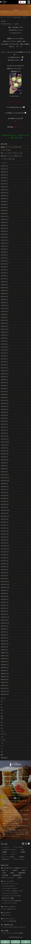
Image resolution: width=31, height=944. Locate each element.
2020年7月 (3, 299)
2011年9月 (3, 555)
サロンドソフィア (6, 915)
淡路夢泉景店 (22, 873)
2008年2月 (3, 682)
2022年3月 (3, 255)
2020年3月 (3, 302)
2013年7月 (3, 489)
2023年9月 (3, 246)
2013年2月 (3, 504)
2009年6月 (3, 635)
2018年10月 (4, 332)
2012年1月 (3, 543)
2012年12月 (4, 510)
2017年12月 (4, 347)
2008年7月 (3, 667)
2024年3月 (3, 237)
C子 (2, 713)
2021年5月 (3, 276)
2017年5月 (3, 359)
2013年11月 (4, 477)
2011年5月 (3, 566)
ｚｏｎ (2, 731)
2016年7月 (3, 382)
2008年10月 (4, 658)
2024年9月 (3, 222)
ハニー (2, 746)
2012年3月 (3, 537)
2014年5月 (3, 460)
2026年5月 (3, 175)
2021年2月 (3, 281)
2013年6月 (3, 492)
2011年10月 (4, 552)
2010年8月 (3, 593)
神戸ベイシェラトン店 (8, 877)
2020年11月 (4, 290)
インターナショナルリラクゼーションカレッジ (14, 927)
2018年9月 (3, 335)
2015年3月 (3, 430)
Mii (2, 722)
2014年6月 (3, 457)
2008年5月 (3, 673)
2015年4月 (3, 427)
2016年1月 (3, 400)
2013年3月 (3, 501)
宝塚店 (12, 873)
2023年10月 (4, 243)
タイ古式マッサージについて (9, 849)
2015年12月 (4, 403)
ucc (2, 728)
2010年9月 (3, 590)
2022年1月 (3, 258)
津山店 (20, 877)
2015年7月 (3, 418)
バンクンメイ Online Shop (9, 921)
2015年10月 (4, 409)
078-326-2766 (17, 781)
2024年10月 (4, 219)
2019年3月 (3, 317)
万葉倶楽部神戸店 (17, 875)
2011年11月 (4, 549)
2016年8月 (3, 379)
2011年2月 (3, 575)
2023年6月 (3, 252)
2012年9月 (3, 519)
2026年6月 (3, 172)
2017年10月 (4, 350)
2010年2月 (3, 611)
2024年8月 (3, 225)
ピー (2, 749)
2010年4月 (3, 605)
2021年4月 (3, 278)
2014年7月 (3, 454)
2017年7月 (3, 353)
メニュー (14, 852)
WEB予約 (21, 857)
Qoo (2, 725)
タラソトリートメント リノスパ (10, 883)
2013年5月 (3, 495)
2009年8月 (3, 629)
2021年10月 (4, 264)
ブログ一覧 (7, 17)
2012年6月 (3, 528)
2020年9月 (3, 293)
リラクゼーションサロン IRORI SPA (11, 900)
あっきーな (3, 734)
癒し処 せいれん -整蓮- (8, 898)
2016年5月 (3, 388)
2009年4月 (3, 641)
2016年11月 (4, 371)
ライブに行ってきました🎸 (7, 159)
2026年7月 (3, 169)
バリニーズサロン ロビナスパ (9, 888)
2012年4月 (3, 534)
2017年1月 (3, 365)
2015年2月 (3, 433)
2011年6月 (3, 563)
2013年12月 (4, 474)
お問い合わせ (5, 859)
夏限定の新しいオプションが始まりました (11, 156)
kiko (2, 716)
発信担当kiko (4, 757)
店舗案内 (4, 852)
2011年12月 (4, 546)
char (2, 710)
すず (2, 737)
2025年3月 (3, 210)
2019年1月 (3, 323)
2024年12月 (4, 216)
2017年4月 (3, 362)
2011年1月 (3, 578)
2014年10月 (4, 445)
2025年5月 (3, 207)
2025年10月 (4, 195)
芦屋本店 (15, 870)
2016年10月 (4, 373)
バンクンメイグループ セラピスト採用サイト (13, 933)
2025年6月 (3, 204)
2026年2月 (3, 184)
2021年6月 (3, 273)
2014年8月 (3, 451)
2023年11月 (4, 240)
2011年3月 (3, 572)
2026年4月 (3, 178)
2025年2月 (3, 213)
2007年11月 (4, 691)
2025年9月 (3, 198)
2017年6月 (3, 356)
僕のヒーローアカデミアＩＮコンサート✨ (11, 153)
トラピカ (3, 740)
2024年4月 (3, 234)
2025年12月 (4, 189)
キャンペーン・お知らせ (8, 857)
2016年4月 (3, 391)
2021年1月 (3, 284)
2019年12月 (4, 305)
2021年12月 (4, 261)
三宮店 (4, 873)
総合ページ (5, 870)
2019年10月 (4, 311)
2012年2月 (3, 540)
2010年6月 (3, 599)
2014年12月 (4, 439)
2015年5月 (3, 424)
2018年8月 (3, 338)
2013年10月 (4, 480)
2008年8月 (3, 664)
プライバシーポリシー (19, 859)
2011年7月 (3, 560)
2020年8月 (3, 296)
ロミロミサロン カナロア (8, 886)
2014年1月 (3, 471)
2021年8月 (3, 267)
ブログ (13, 854)
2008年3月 (3, 679)
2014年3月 (3, 465)
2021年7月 (3, 270)
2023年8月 (3, 249)
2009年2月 (3, 647)
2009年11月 (4, 620)
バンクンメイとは (18, 847)
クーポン (4, 854)
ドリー (2, 743)
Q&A (23, 849)
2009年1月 (3, 650)
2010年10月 (4, 587)
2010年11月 (4, 584)
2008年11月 (4, 655)
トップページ (5, 847)
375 (2, 701)
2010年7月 (3, 596)
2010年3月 (3, 608)
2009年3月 (3, 644)
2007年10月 (4, 694)
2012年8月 (3, 522)
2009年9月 (3, 626)
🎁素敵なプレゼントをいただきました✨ (11, 147)
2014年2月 (3, 468)
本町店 (23, 870)
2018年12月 (4, 326)
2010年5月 (3, 602)
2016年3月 (3, 394)
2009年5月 (3, 638)
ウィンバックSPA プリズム (9, 909)
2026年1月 (3, 186)
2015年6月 (3, 421)
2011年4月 (3, 569)
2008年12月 (4, 652)
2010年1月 (3, 614)
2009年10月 (4, 623)
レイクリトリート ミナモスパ (9, 903)
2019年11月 (4, 308)
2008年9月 (3, 661)
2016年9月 (3, 376)
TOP (2, 17)
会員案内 (23, 852)
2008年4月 (3, 676)
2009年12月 (4, 617)
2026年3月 (3, 181)
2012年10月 (4, 516)
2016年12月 (4, 368)
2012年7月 (3, 525)
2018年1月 (3, 344)
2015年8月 (3, 415)
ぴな (2, 752)
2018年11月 (4, 329)
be (1, 707)
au (1, 704)
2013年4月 (3, 498)
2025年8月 (3, 201)
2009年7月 (3, 632)
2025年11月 (4, 192)
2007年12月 (4, 688)
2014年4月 (3, 463)
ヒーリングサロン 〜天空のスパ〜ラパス (12, 891)
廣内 (2, 755)
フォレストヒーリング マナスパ (10, 893)
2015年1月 (3, 436)
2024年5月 (3, 231)
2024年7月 (3, 228)
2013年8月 (3, 486)
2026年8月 (3, 166)
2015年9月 (3, 412)
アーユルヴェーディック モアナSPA (11, 896)
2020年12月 (4, 287)
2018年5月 (3, 341)
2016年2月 (3, 397)
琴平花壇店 (5, 875)
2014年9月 (3, 448)
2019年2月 (3, 320)
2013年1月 (3, 507)
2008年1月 (3, 685)
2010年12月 (4, 581)
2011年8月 (3, 558)
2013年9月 (3, 483)
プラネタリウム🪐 (5, 150)
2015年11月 (4, 406)
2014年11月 (4, 442)
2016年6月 (3, 385)
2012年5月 (3, 531)
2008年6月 (3, 670)
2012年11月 (4, 513)
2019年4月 (3, 314)
